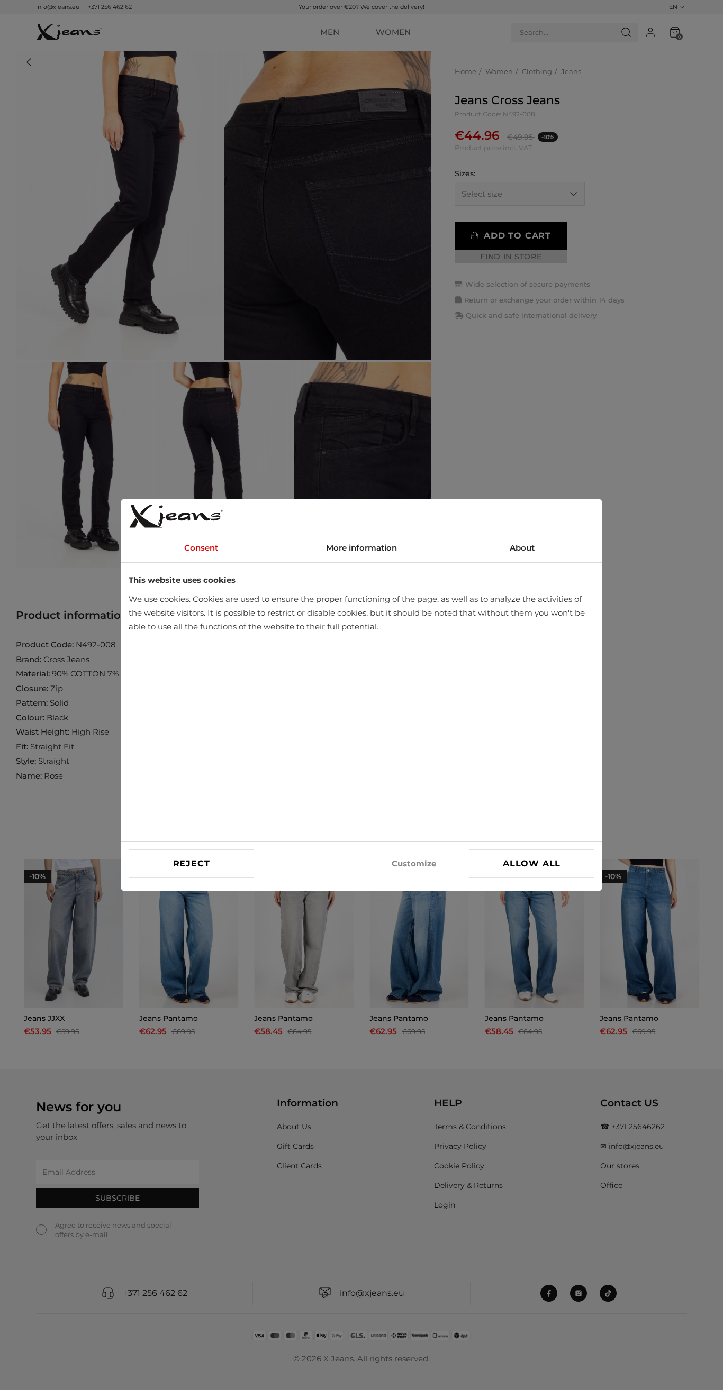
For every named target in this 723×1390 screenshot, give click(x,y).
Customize (414, 863)
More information (361, 548)
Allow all (532, 863)
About (522, 548)
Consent (201, 548)
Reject (191, 863)
